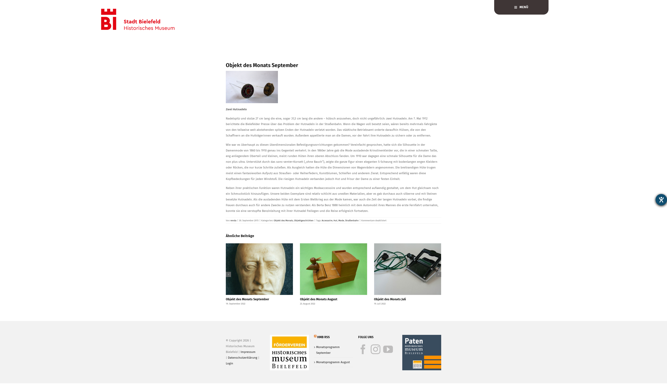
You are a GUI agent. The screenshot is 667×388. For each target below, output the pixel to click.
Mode (341, 220)
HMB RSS (323, 337)
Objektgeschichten (304, 220)
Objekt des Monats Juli (390, 299)
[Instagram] (375, 349)
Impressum (248, 352)
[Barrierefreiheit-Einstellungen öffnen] (661, 199)
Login (229, 363)
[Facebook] (363, 349)
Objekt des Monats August (318, 299)
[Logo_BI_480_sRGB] (138, 10)
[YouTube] (388, 349)
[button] (228, 274)
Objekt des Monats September (247, 299)
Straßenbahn (352, 220)
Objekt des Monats (283, 220)
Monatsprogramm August (333, 362)
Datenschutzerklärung (242, 358)
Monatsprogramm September (328, 350)
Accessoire (327, 220)
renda (233, 220)
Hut (335, 220)
